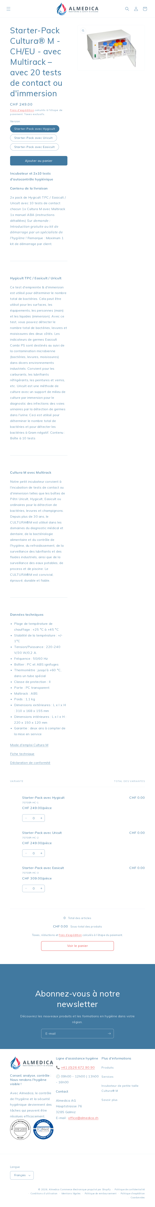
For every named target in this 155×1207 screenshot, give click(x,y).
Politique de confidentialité (130, 1189)
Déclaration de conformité (30, 763)
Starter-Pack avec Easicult (34, 147)
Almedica (54, 1189)
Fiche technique (22, 754)
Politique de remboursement (101, 1193)
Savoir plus (110, 1100)
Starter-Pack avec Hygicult (34, 129)
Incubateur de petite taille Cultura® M (120, 1088)
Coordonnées (138, 1197)
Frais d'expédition (22, 110)
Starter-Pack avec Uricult (33, 138)
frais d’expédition (70, 935)
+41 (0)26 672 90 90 (78, 1067)
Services (107, 1076)
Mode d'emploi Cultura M (29, 745)
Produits (108, 1067)
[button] (8, 8)
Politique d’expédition (133, 1193)
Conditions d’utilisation (44, 1193)
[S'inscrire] (109, 1033)
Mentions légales (71, 1193)
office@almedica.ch (83, 1118)
